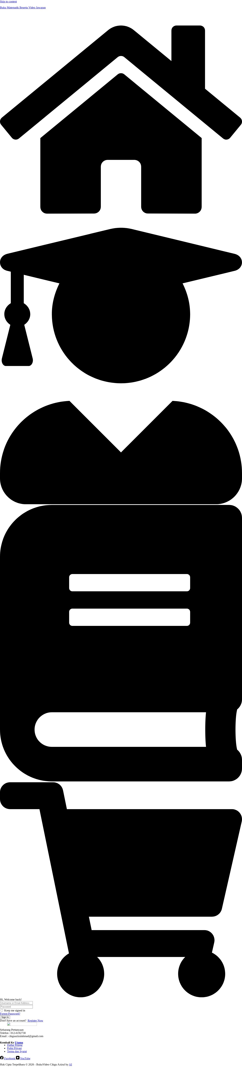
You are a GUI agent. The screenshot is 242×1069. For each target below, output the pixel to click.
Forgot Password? (10, 1013)
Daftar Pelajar (14, 1045)
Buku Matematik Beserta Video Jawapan (23, 7)
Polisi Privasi (14, 1048)
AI (70, 1064)
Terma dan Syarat (17, 1051)
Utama (19, 1042)
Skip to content (8, 1)
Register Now (35, 1020)
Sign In (5, 1017)
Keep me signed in (14, 1010)
